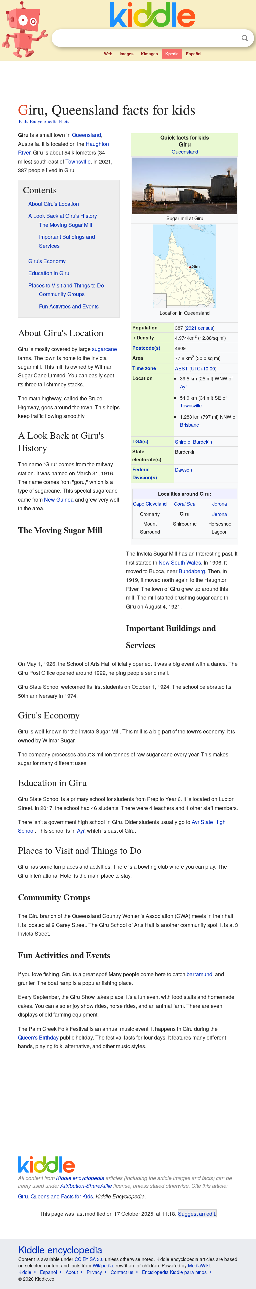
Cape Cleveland (150, 503)
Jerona (219, 503)
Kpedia (172, 54)
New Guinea (59, 499)
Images (127, 54)
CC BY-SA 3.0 (89, 1259)
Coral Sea (184, 503)
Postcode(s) (146, 347)
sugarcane (104, 349)
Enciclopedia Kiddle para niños (174, 1272)
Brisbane (189, 424)
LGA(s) (140, 441)
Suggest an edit (196, 1213)
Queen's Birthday (38, 1037)
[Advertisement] (128, 79)
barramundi (200, 974)
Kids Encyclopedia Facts (44, 121)
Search (245, 38)
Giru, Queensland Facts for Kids (55, 1196)
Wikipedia (103, 1265)
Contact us (122, 1272)
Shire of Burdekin (193, 441)
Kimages (149, 54)
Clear (231, 38)
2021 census (199, 327)
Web (108, 54)
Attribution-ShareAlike (86, 1185)
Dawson (183, 469)
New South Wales (180, 562)
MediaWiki (199, 1265)
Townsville (191, 405)
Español (193, 54)
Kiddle (24, 1272)
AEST (181, 368)
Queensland (185, 151)
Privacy (94, 1272)
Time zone (144, 368)
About (72, 1272)
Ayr (183, 386)
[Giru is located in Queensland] (184, 265)
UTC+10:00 (203, 368)
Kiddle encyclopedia (80, 1178)
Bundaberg (192, 571)
